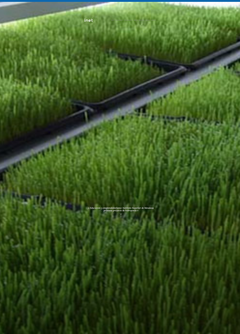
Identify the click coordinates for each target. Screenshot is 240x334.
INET (89, 20)
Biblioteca (141, 20)
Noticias (148, 20)
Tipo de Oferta (128, 20)
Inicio (112, 20)
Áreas (135, 20)
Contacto (153, 20)
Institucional (118, 20)
